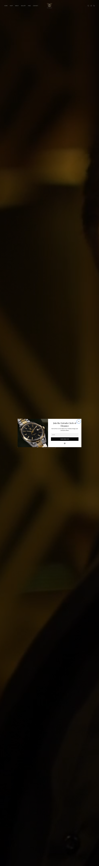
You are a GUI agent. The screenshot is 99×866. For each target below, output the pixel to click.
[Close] (79, 421)
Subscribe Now (64, 439)
